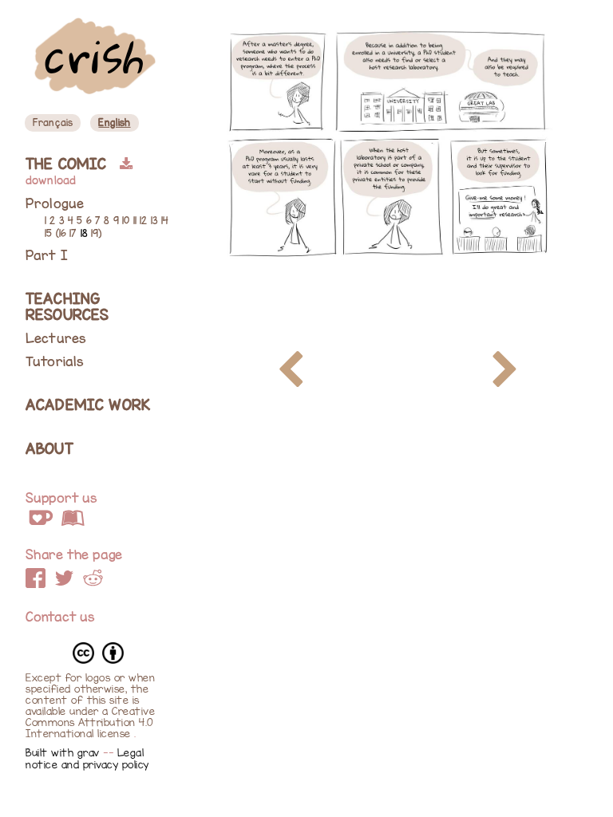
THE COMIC (69, 164)
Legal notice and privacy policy (87, 758)
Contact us (60, 617)
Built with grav (64, 752)
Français (53, 122)
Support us (61, 498)
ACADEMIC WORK (88, 405)
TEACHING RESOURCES (67, 307)
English (114, 122)
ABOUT (49, 449)
